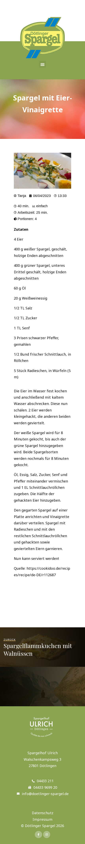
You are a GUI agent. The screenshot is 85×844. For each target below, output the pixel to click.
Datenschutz (42, 812)
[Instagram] (46, 834)
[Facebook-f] (38, 834)
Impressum (42, 819)
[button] (42, 64)
